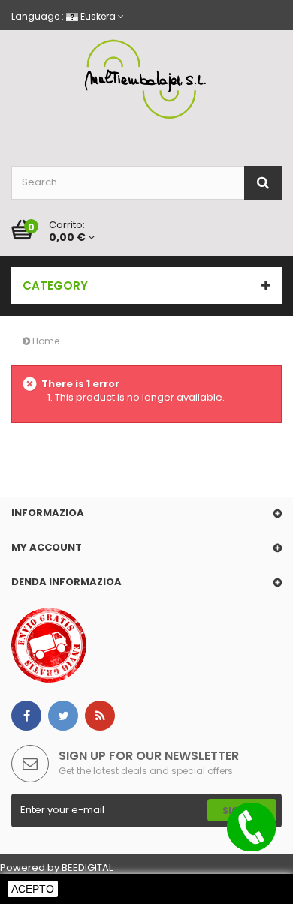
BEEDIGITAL (87, 867)
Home (44, 341)
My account (46, 547)
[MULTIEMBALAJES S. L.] (146, 79)
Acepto (32, 889)
